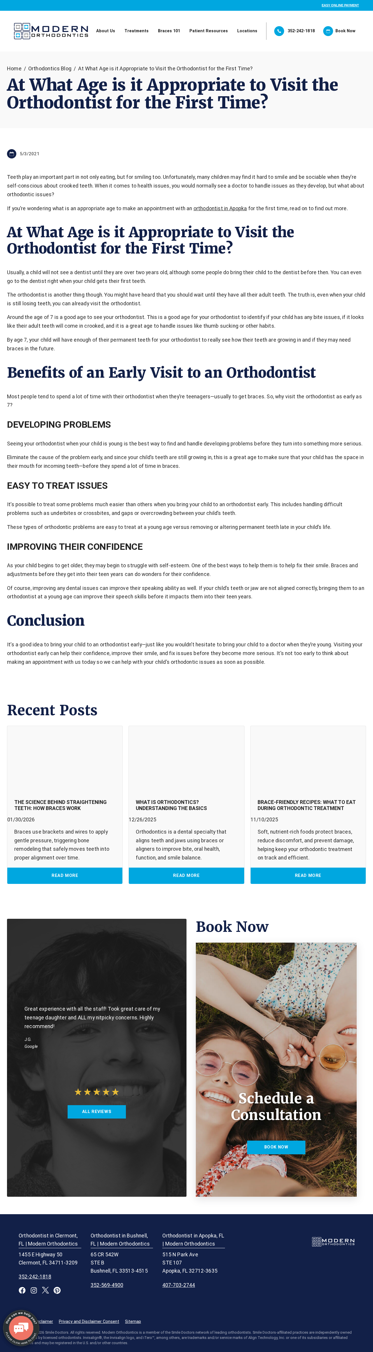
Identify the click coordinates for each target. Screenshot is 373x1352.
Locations (247, 30)
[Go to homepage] (31, 31)
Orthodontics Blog (49, 68)
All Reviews (96, 1111)
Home (14, 68)
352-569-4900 (107, 1285)
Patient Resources (208, 30)
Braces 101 (169, 30)
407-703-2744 (178, 1285)
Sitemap (133, 1321)
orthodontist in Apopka (220, 208)
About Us (105, 30)
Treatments (136, 30)
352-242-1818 (301, 30)
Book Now (345, 30)
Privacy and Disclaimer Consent (89, 1321)
